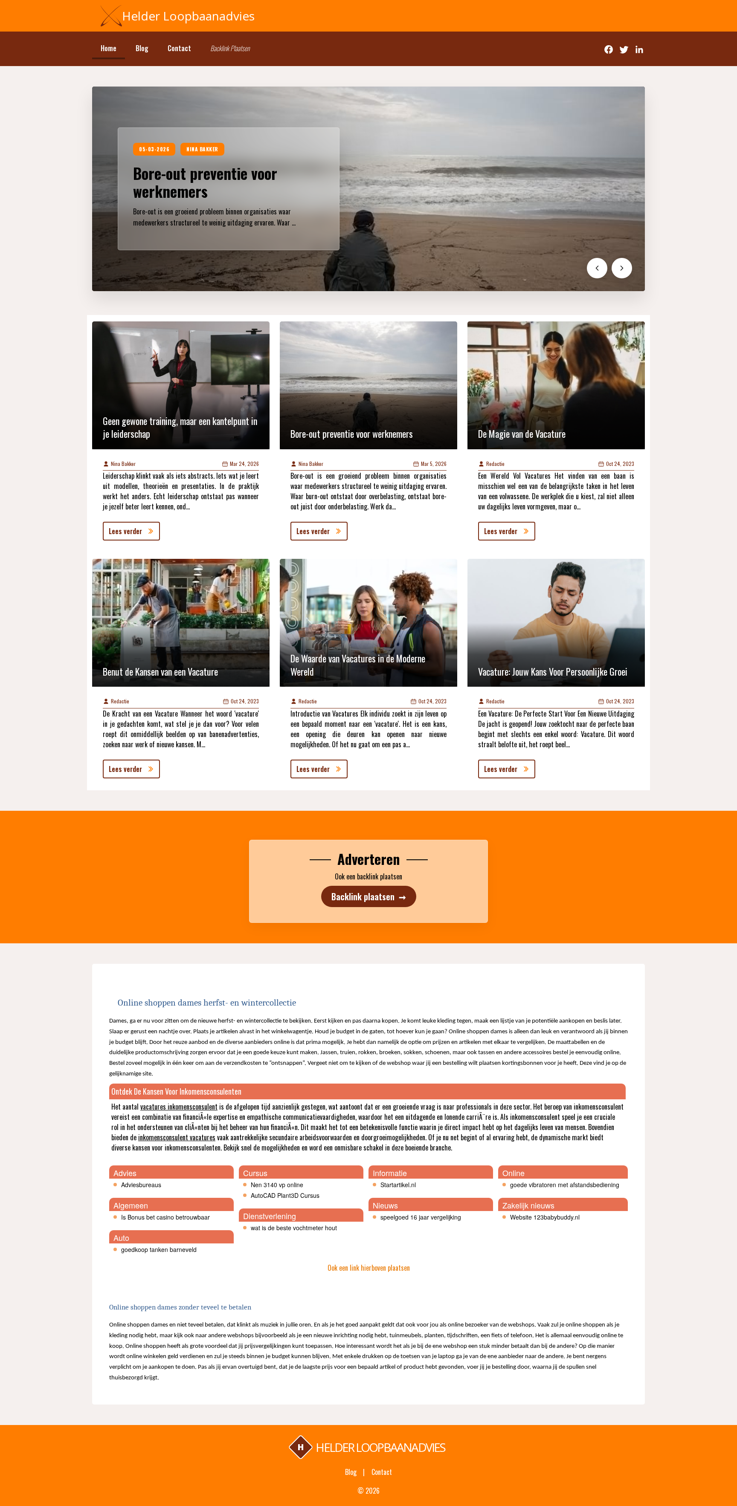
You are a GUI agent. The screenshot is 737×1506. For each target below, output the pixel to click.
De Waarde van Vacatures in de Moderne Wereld (357, 664)
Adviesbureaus (141, 1184)
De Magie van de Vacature (522, 433)
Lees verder (125, 531)
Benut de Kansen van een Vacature (160, 671)
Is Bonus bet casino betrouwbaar (165, 1217)
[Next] (622, 268)
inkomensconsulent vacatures (176, 1137)
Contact (179, 48)
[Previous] (597, 268)
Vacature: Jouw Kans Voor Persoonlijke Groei (552, 671)
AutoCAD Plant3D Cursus (285, 1195)
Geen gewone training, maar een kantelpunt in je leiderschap (180, 427)
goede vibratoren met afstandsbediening (564, 1184)
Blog (142, 48)
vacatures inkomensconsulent (179, 1106)
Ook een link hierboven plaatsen (369, 1268)
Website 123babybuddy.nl (545, 1217)
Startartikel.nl (398, 1184)
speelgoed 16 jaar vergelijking (420, 1217)
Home (108, 48)
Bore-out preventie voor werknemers (205, 182)
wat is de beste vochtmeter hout (294, 1227)
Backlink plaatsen (368, 896)
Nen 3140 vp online (277, 1184)
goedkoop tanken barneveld (159, 1249)
